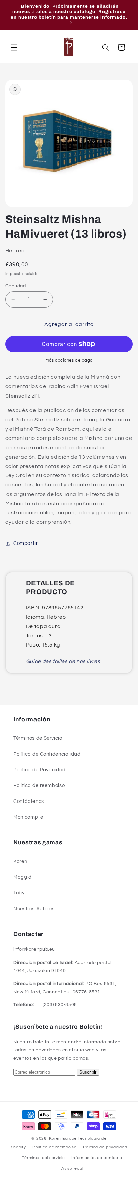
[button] (14, 47)
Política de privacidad (105, 1147)
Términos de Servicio (37, 738)
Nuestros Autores (34, 908)
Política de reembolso (54, 1147)
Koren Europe (63, 1138)
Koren (20, 861)
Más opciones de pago (69, 360)
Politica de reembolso (39, 785)
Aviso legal (72, 1168)
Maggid (22, 877)
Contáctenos (28, 801)
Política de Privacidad (39, 769)
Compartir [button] (25, 543)
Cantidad (15, 285)
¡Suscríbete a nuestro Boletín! (58, 1027)
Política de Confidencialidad (47, 754)
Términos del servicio (43, 1158)
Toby (19, 892)
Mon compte (28, 817)
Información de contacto (96, 1158)
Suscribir (87, 1072)
